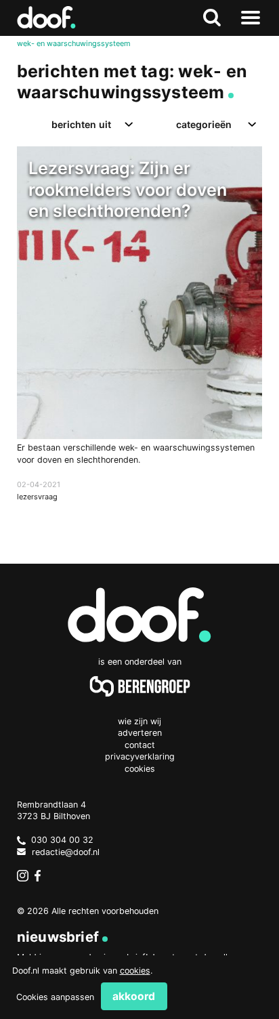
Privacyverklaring (140, 756)
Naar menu (250, 18)
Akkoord (133, 996)
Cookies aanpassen (55, 997)
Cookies (140, 769)
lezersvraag (37, 496)
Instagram (23, 876)
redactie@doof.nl (66, 852)
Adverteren (140, 733)
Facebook (41, 876)
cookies (135, 970)
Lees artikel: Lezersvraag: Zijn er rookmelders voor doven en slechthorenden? (140, 337)
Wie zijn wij (139, 721)
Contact (140, 745)
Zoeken (212, 18)
